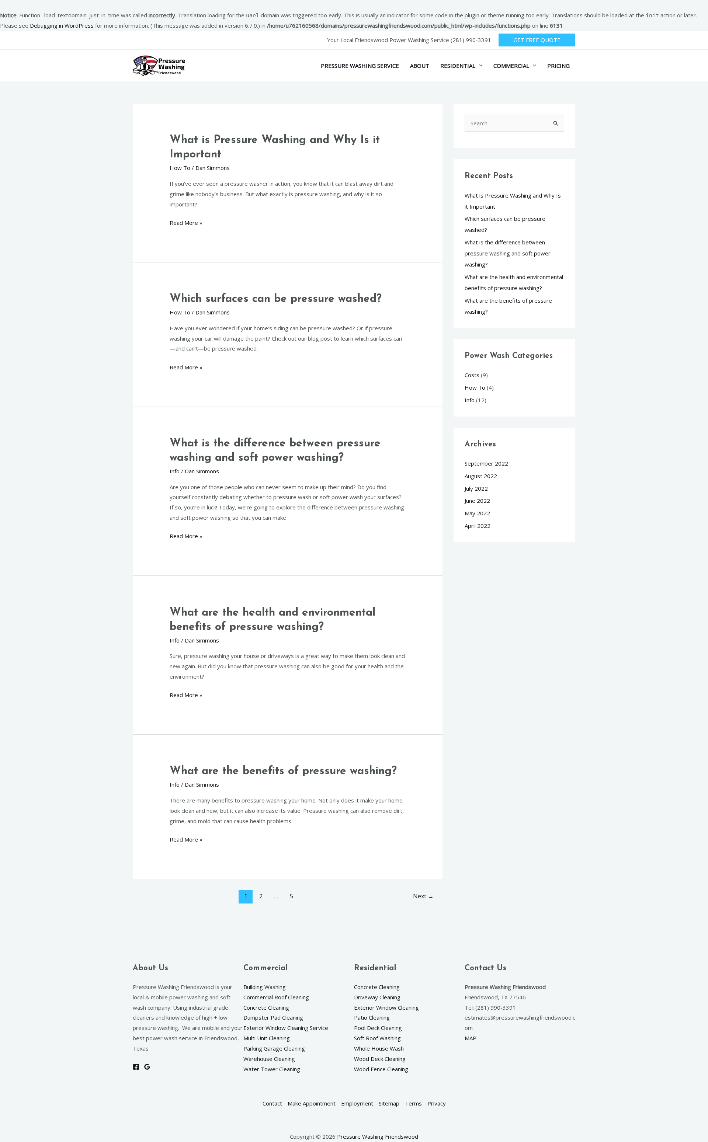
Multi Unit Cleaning (266, 1038)
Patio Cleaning (372, 1017)
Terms (413, 1103)
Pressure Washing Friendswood (377, 1136)
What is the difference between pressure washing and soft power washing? (508, 253)
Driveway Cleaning (377, 997)
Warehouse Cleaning (269, 1058)
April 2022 (477, 525)
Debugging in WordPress (62, 25)
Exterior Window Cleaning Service (285, 1027)
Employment (357, 1103)
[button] (537, 40)
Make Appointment (312, 1103)
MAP (470, 1038)
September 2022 (486, 463)
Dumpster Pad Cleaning (273, 1017)
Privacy (436, 1103)
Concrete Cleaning (266, 1007)
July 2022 (476, 488)
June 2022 (477, 500)
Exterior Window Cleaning (386, 1007)
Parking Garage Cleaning (274, 1048)
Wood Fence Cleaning (381, 1069)
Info (175, 471)
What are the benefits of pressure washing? (283, 771)
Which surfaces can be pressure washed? (276, 299)
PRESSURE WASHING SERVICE (360, 65)
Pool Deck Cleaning (378, 1027)
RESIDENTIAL (457, 65)
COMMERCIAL (511, 65)
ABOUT (419, 65)
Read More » (186, 222)
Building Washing (264, 986)
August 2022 (481, 476)
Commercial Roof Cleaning (276, 997)
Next (423, 896)
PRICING (558, 65)
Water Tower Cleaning (271, 1069)
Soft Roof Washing (377, 1038)
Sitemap (389, 1103)
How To (180, 167)
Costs (472, 375)
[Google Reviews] (147, 1066)
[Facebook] (136, 1066)
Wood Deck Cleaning (380, 1058)
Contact (272, 1103)
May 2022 (477, 513)
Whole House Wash (379, 1048)
